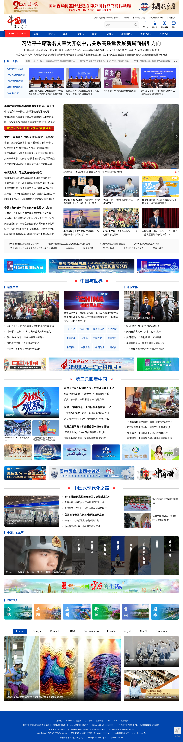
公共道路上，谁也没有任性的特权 (23, 172)
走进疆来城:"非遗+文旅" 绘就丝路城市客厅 (85, 508)
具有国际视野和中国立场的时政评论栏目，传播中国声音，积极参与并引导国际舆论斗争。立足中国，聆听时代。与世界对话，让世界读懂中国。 (91, 317)
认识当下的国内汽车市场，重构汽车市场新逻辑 (30, 326)
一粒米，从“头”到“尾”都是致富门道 (81, 520)
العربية (127, 631)
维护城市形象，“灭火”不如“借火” (23, 343)
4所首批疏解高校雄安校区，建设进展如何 (87, 496)
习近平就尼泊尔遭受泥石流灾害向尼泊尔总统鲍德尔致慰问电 (132, 54)
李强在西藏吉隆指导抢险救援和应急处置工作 (29, 106)
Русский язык (91, 631)
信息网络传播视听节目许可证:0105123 (52, 733)
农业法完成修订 (47, 122)
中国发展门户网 (139, 18)
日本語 (71, 631)
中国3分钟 (108, 200)
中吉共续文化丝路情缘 (36, 50)
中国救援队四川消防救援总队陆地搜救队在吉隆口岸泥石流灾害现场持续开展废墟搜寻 (106, 172)
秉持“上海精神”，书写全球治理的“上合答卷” (29, 137)
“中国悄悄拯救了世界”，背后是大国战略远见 (29, 331)
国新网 (126, 18)
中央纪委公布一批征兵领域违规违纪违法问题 (26, 111)
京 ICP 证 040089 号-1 (58, 729)
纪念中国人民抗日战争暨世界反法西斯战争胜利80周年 (33, 248)
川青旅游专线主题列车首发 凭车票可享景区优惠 (28, 163)
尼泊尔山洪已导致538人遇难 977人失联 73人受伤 (29, 218)
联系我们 (99, 721)
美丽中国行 (158, 248)
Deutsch (54, 631)
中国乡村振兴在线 (156, 18)
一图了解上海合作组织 (59, 50)
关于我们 (58, 721)
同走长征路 (88, 248)
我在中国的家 (148, 200)
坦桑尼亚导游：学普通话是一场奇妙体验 (86, 426)
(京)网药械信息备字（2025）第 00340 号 (130, 733)
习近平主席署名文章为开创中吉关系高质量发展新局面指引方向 (91, 43)
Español (111, 631)
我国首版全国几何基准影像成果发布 (84, 514)
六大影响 (47, 207)
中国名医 (67, 231)
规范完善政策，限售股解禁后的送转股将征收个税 (29, 188)
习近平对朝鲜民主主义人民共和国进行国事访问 (69, 244)
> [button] (177, 61)
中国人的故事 (15, 532)
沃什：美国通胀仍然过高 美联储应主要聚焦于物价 (29, 229)
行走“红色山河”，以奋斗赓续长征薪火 (25, 337)
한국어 (143, 631)
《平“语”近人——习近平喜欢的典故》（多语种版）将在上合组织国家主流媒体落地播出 (115, 50)
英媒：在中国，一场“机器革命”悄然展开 (84, 399)
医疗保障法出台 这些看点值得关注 (21, 122)
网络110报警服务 (59, 725)
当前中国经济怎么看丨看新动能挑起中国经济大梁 (29, 183)
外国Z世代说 (109, 231)
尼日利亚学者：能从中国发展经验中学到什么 (86, 419)
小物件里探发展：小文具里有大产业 (82, 526)
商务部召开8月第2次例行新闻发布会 (120, 91)
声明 (115, 721)
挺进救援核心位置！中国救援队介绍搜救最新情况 (29, 153)
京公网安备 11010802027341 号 (121, 729)
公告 (108, 721)
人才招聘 (88, 721)
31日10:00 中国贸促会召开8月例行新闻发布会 (54, 61)
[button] (176, 136)
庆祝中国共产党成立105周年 (147, 244)
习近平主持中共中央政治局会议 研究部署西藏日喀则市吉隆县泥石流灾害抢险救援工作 (58, 54)
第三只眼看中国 (91, 379)
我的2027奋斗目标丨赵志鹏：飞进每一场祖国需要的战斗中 (35, 572)
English (20, 631)
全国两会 (70, 248)
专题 (165, 54)
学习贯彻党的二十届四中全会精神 (24, 244)
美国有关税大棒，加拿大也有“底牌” (143, 331)
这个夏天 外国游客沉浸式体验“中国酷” (144, 414)
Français (37, 631)
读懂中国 (12, 287)
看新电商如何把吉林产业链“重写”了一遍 (84, 502)
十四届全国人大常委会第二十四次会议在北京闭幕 (29, 117)
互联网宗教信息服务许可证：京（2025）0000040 (90, 733)
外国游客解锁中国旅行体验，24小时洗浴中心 (149, 422)
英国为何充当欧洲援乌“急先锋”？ (140, 318)
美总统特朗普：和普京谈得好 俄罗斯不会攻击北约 (29, 223)
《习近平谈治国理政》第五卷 (112, 244)
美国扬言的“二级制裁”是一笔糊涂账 (143, 337)
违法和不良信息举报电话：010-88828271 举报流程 (139, 725)
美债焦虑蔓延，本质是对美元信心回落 (145, 343)
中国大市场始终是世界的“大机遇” (23, 349)
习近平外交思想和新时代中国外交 (106, 18)
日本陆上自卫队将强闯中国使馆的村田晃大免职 (27, 213)
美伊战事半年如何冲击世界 (26, 207)
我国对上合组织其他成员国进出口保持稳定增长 (27, 178)
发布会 (7, 193)
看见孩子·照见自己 (72, 200)
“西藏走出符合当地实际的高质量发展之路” (85, 432)
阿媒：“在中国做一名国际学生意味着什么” (87, 407)
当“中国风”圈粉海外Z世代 (18, 318)
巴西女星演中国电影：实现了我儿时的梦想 (148, 427)
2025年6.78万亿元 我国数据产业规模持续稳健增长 (29, 199)
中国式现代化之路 (91, 487)
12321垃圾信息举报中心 (78, 725)
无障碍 (177, 736)
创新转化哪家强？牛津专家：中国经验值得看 (86, 393)
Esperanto (161, 631)
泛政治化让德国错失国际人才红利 (143, 326)
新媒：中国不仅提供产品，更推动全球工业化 (89, 388)
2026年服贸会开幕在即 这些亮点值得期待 (34, 193)
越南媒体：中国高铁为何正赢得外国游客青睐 (149, 438)
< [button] (174, 61)
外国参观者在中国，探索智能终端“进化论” (85, 438)
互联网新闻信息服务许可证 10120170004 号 (87, 729)
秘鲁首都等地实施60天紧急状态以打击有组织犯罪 (29, 234)
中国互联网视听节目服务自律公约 (36, 725)
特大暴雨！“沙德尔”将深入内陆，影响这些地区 (27, 148)
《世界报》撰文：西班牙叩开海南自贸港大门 (86, 413)
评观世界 (132, 287)
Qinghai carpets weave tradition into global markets (35, 697)
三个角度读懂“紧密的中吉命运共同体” (145, 349)
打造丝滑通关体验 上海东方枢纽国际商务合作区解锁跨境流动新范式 (31, 522)
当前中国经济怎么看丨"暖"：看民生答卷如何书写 (28, 142)
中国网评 (112, 329)
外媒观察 (10, 415)
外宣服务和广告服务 (73, 721)
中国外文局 (171, 18)
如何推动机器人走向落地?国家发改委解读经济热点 (29, 158)
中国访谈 (146, 231)
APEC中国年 (108, 248)
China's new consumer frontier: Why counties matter (149, 697)
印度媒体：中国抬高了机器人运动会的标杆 (148, 433)
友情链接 (124, 721)
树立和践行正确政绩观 (134, 248)
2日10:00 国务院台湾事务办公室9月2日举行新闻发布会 (104, 61)
